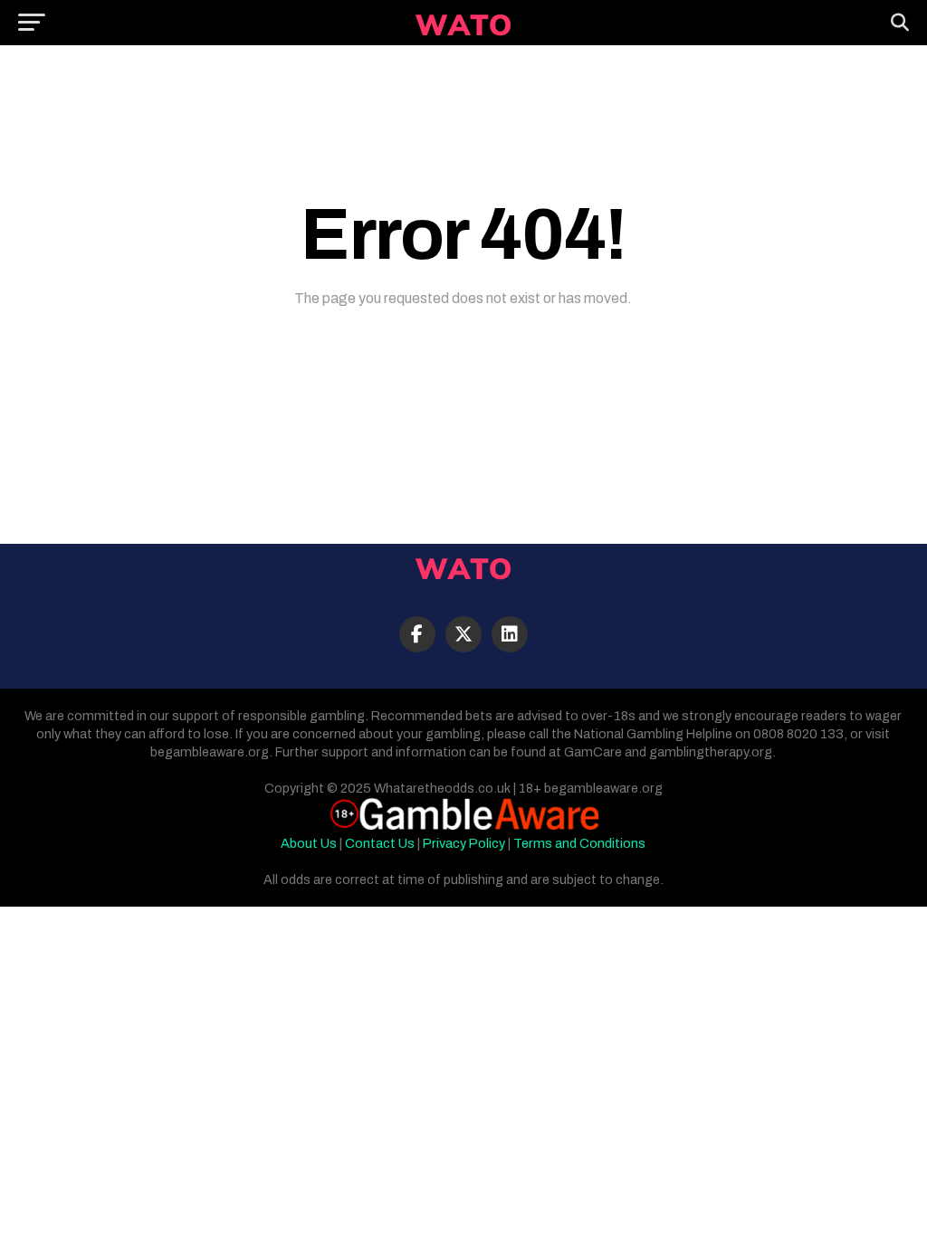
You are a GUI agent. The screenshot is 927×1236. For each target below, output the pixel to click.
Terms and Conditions (579, 843)
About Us (309, 843)
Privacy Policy (464, 843)
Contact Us (380, 843)
